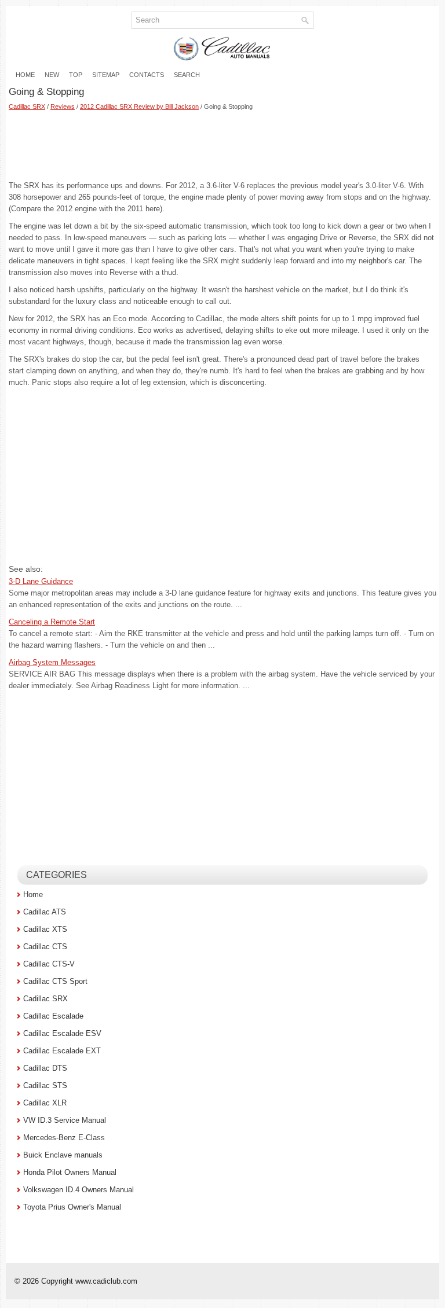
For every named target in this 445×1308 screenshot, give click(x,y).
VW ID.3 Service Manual (64, 1120)
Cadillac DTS (45, 1068)
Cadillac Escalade (53, 1016)
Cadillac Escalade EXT (62, 1050)
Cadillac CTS (45, 946)
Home (25, 74)
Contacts (146, 74)
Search (187, 74)
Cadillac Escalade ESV (62, 1033)
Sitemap (105, 74)
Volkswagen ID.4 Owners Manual (78, 1189)
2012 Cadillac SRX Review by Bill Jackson (139, 106)
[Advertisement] (222, 145)
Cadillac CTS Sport (55, 981)
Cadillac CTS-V (49, 964)
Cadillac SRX (27, 106)
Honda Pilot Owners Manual (69, 1172)
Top (75, 74)
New (52, 74)
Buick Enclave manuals (63, 1155)
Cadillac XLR (45, 1102)
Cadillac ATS (44, 911)
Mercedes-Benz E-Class (64, 1137)
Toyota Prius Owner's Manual (72, 1207)
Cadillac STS (45, 1085)
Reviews (62, 106)
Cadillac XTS (45, 929)
